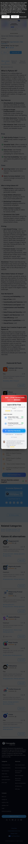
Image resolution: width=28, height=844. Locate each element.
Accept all (5, 16)
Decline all (15, 16)
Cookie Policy (4, 13)
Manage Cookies (23, 16)
